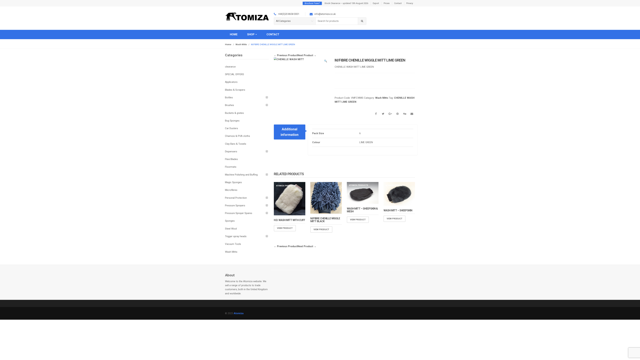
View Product (285, 228)
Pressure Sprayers (235, 205)
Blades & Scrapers (235, 89)
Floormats (230, 166)
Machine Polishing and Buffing (241, 174)
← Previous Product (286, 55)
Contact (398, 3)
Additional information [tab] (289, 131)
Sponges (230, 220)
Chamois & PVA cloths (237, 136)
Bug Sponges (232, 120)
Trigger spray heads (235, 236)
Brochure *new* (312, 3)
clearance (230, 66)
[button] (325, 61)
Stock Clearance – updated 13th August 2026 (346, 3)
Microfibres (231, 190)
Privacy (409, 3)
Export (376, 3)
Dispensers (231, 151)
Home (234, 34)
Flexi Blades (231, 159)
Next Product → (307, 55)
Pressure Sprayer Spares (238, 213)
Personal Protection (236, 197)
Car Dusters (231, 128)
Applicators (231, 82)
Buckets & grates (234, 113)
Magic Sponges (233, 182)
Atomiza (239, 313)
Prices (387, 3)
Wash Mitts (241, 44)
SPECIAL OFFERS (234, 74)
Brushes (229, 105)
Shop (251, 34)
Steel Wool (231, 228)
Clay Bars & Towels (235, 143)
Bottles (229, 97)
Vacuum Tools (233, 244)
